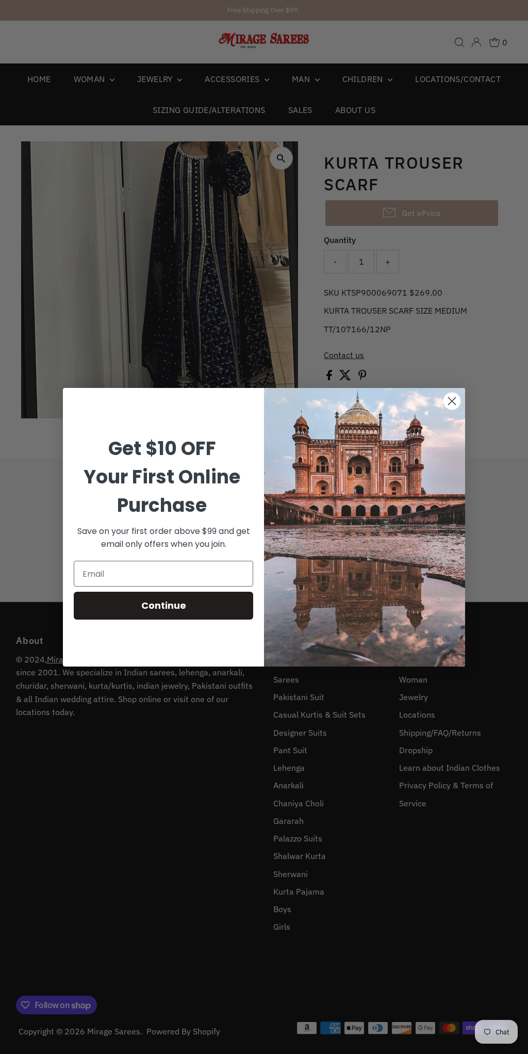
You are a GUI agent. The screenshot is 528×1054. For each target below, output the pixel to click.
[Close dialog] (452, 401)
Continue (163, 605)
